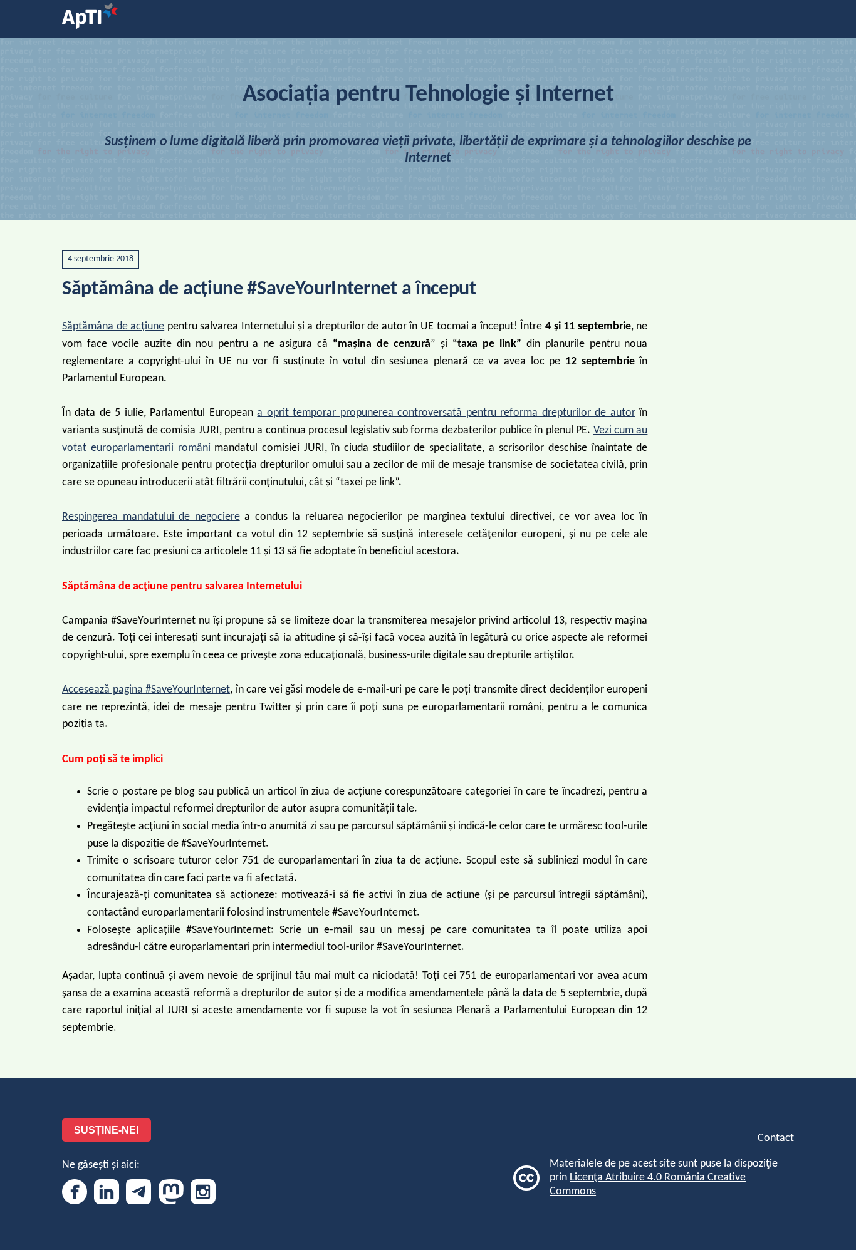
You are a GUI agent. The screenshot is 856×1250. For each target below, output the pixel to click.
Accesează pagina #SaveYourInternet (146, 690)
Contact (776, 1138)
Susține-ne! (106, 1130)
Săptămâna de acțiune (113, 327)
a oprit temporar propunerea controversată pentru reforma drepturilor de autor (446, 413)
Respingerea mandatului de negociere (151, 517)
